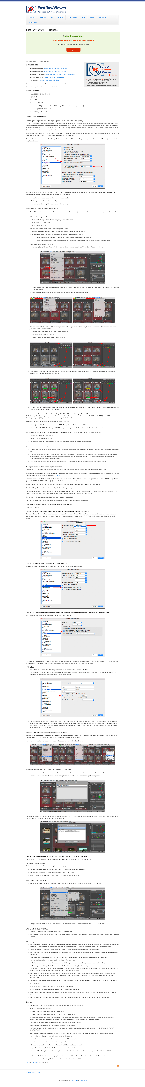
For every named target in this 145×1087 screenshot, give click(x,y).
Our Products (33, 22)
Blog (83, 17)
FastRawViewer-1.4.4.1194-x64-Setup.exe (57, 71)
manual (58, 475)
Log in (28, 1062)
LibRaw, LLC (74, 1080)
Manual (60, 17)
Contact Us (102, 17)
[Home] (32, 10)
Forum (92, 17)
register (34, 1062)
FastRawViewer (52, 8)
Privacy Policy (83, 1080)
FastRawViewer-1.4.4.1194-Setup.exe (55, 68)
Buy (52, 17)
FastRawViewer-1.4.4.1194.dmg (54, 77)
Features (32, 17)
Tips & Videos (72, 17)
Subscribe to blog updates (33, 1072)
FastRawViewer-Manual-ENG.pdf (49, 80)
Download (43, 17)
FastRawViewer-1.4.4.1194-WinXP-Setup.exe (60, 74)
